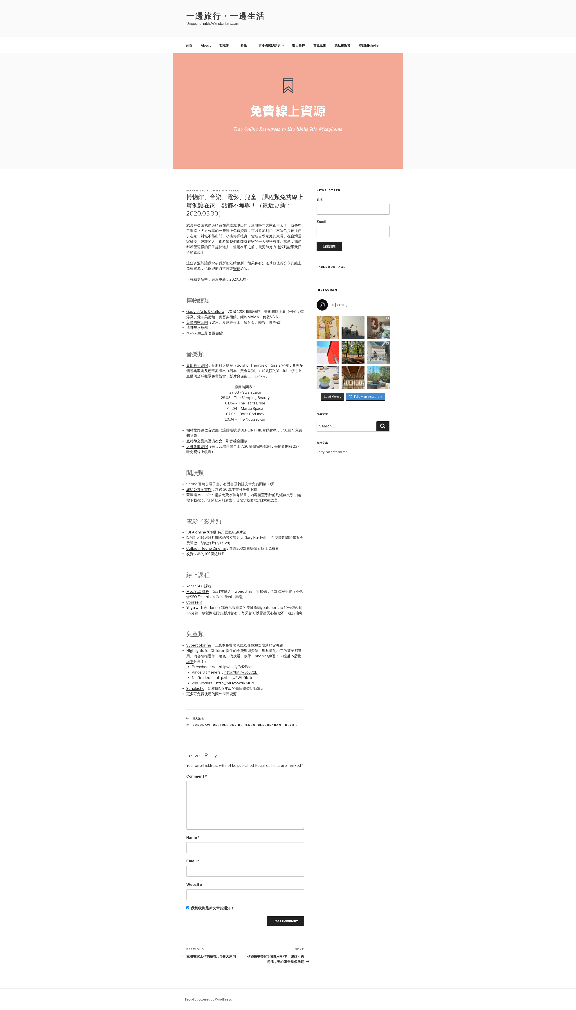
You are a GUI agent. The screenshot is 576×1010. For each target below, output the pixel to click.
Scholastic (195, 688)
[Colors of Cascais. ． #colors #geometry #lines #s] (328, 352)
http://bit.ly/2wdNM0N (235, 683)
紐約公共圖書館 (199, 489)
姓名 (320, 199)
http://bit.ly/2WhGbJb (234, 678)
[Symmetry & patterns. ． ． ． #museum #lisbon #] (353, 377)
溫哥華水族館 (197, 328)
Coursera (194, 602)
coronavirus (205, 724)
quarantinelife (282, 724)
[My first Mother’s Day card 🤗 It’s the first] (328, 327)
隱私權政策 (342, 45)
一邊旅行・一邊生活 (225, 16)
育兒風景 (319, 45)
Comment (196, 776)
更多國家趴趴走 (270, 45)
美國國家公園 (197, 322)
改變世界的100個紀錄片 (205, 554)
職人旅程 (298, 45)
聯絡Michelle (369, 45)
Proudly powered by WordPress (208, 999)
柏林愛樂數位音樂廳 (202, 430)
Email (192, 861)
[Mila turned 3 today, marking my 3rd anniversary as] (378, 327)
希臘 (244, 45)
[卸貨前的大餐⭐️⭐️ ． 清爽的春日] (328, 377)
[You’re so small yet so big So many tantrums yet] (353, 352)
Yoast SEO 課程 (199, 586)
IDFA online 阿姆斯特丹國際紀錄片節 (216, 532)
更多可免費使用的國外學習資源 (211, 694)
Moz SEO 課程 (197, 591)
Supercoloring (198, 645)
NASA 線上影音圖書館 (204, 333)
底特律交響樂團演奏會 (204, 441)
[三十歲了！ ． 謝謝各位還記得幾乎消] (378, 377)
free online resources (242, 724)
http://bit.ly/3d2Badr (236, 667)
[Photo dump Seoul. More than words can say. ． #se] (353, 327)
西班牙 (224, 45)
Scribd (191, 484)
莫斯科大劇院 (197, 365)
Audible (204, 495)
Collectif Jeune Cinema (206, 548)
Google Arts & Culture (205, 311)
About (206, 45)
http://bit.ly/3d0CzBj (241, 672)
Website (194, 885)
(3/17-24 (222, 543)
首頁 (189, 45)
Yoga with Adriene (202, 608)
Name (192, 837)
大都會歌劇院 (197, 446)
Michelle (230, 190)
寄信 (236, 268)
